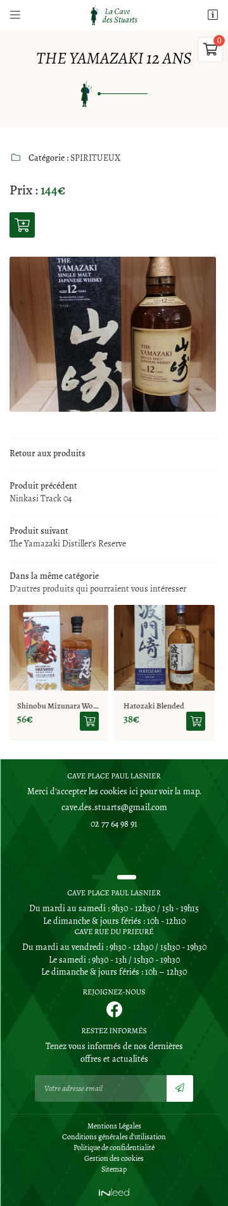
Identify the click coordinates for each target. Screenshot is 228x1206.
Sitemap (114, 1169)
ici (133, 791)
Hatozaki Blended (59, 705)
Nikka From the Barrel (173, 705)
